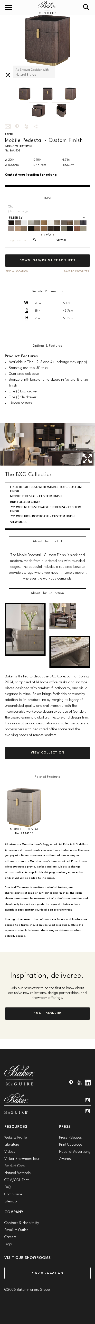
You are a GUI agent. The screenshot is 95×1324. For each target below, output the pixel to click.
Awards (65, 1159)
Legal (8, 1244)
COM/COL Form (16, 1180)
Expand (8, 75)
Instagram (88, 1100)
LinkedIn (88, 1082)
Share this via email (8, 126)
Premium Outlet (16, 1230)
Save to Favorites (76, 271)
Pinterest (71, 1082)
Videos (9, 1152)
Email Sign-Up (47, 1013)
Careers (10, 1237)
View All (62, 240)
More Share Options (35, 126)
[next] (54, 235)
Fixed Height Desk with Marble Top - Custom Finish (46, 489)
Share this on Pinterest (17, 126)
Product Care (14, 1166)
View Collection (47, 752)
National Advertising (75, 1152)
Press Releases (70, 1138)
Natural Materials (17, 1173)
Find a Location (48, 1273)
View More (18, 522)
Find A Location (17, 271)
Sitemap (10, 1201)
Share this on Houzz (26, 126)
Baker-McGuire (47, 7)
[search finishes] (34, 239)
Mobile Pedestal (24, 829)
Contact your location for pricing (31, 174)
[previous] (41, 235)
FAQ (7, 1187)
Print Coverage (70, 1145)
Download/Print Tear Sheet (47, 260)
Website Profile (15, 1138)
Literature (11, 1145)
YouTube (79, 1082)
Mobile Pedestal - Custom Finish (36, 496)
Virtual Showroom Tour (21, 1159)
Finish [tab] (47, 198)
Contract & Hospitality (21, 1223)
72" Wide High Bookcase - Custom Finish (42, 516)
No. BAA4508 (24, 833)
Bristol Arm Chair (25, 502)
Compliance (13, 1194)
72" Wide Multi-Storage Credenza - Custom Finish (45, 509)
